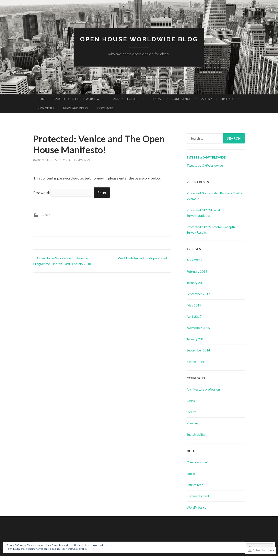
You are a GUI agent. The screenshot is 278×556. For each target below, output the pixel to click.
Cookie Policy (79, 548)
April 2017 (194, 316)
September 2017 (198, 294)
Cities (46, 215)
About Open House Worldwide (79, 99)
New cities (46, 108)
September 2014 (198, 350)
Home (42, 99)
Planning (193, 423)
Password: (41, 192)
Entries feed (195, 485)
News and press (75, 108)
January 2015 (196, 339)
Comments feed (198, 496)
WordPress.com (198, 507)
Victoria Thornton (72, 160)
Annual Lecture (125, 99)
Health (191, 412)
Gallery (206, 99)
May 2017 (194, 305)
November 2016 (198, 328)
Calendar (155, 99)
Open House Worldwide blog (139, 39)
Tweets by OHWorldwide (205, 165)
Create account (197, 462)
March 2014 (195, 361)
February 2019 (197, 271)
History (227, 99)
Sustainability (196, 434)
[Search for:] (216, 138)
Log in (191, 473)
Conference (181, 99)
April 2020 (194, 260)
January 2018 (196, 283)
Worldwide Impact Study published (144, 258)
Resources (105, 108)
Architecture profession (203, 389)
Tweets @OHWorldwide (206, 157)
